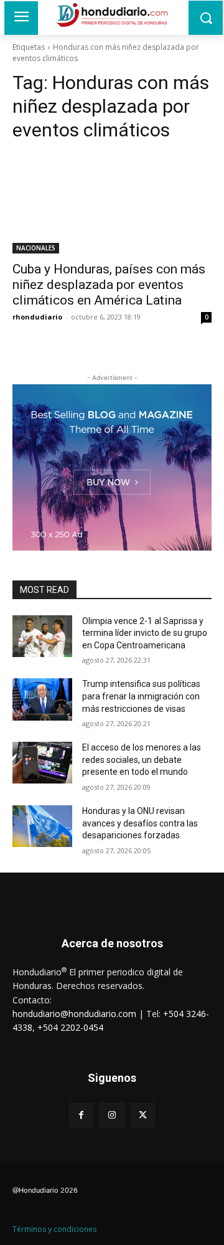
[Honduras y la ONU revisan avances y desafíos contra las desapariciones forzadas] (42, 826)
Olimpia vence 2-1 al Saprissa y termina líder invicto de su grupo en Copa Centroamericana (144, 633)
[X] (143, 1115)
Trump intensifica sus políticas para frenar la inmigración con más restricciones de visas (141, 696)
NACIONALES (35, 248)
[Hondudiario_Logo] (112, 15)
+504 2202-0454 (70, 1027)
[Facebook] (81, 1115)
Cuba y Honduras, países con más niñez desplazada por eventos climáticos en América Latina (108, 285)
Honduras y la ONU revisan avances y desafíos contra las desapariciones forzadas (140, 823)
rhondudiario (37, 316)
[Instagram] (112, 1115)
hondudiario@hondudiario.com (74, 1014)
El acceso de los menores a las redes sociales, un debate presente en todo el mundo (141, 759)
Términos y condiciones (54, 1229)
